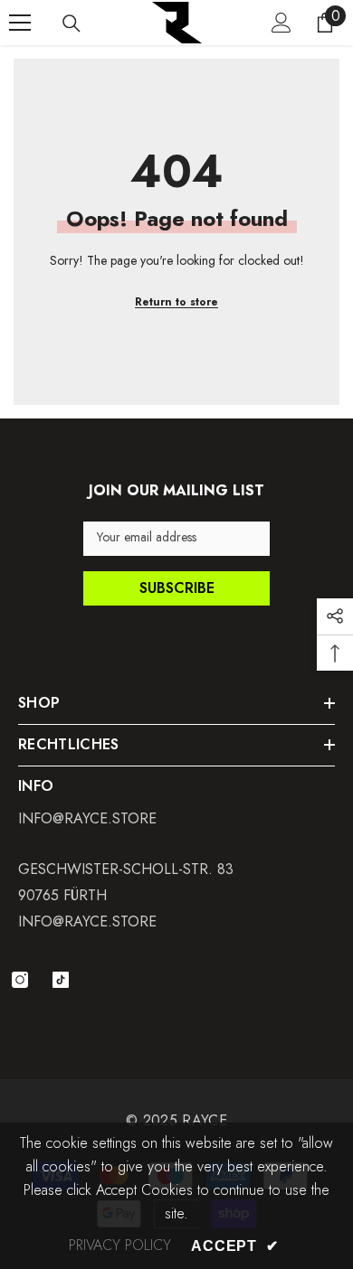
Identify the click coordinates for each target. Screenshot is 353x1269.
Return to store (176, 302)
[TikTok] (60, 979)
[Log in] (281, 23)
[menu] (20, 22)
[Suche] (71, 23)
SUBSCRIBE (177, 588)
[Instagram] (19, 979)
